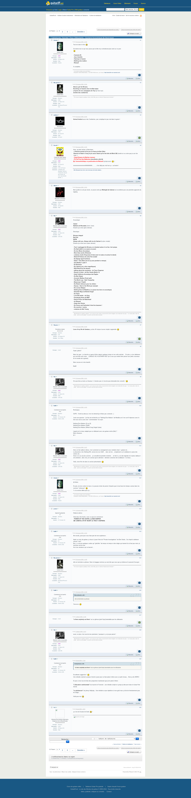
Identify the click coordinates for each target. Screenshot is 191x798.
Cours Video (117, 3)
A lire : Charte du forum (118, 15)
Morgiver (56, 325)
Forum (136, 3)
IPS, (139, 771)
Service (143, 3)
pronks (55, 508)
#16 (140, 590)
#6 (140, 215)
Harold (55, 145)
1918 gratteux (79, 10)
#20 (140, 707)
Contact (109, 791)
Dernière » (81, 32)
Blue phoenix (57, 82)
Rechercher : (65, 739)
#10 (140, 405)
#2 (140, 82)
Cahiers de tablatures (95, 15)
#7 (140, 325)
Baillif (55, 405)
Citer (138, 78)
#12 (140, 478)
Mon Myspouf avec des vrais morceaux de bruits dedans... (88, 170)
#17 (140, 615)
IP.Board (131, 771)
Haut (51, 771)
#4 (140, 145)
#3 (140, 115)
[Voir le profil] (58, 40)
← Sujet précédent (116, 744)
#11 (140, 445)
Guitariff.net (53, 15)
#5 (140, 185)
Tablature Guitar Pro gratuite (94, 786)
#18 (140, 630)
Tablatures (107, 3)
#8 (140, 346)
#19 (140, 658)
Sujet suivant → (138, 744)
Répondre (130, 78)
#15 (140, 557)
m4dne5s (56, 115)
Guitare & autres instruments (65, 15)
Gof (55, 707)
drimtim (55, 40)
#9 (140, 376)
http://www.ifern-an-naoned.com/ (112, 72)
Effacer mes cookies (66, 771)
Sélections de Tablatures (81, 15)
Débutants (127, 3)
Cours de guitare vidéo (74, 786)
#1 (140, 40)
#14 (140, 531)
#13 (140, 508)
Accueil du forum (57, 771)
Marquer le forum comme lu (78, 771)
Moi (55, 215)
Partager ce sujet (134, 33)
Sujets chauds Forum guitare (116, 786)
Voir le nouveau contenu (132, 15)
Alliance (55, 185)
